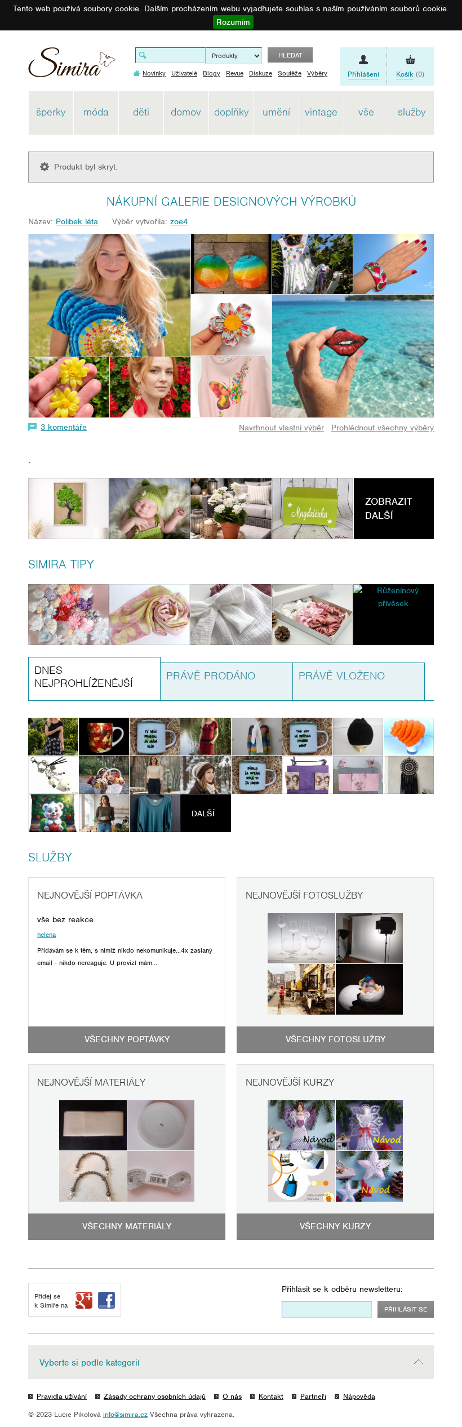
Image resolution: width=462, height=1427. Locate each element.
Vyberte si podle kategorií (89, 1362)
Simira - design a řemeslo (71, 66)
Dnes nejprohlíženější (83, 676)
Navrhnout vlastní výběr (281, 428)
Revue (234, 73)
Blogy (211, 73)
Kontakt (271, 1396)
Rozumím (233, 22)
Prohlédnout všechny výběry (382, 428)
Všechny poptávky (127, 1039)
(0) (410, 74)
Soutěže (289, 73)
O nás (232, 1396)
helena (46, 934)
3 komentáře (64, 427)
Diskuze (260, 73)
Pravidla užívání (62, 1396)
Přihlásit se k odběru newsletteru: (342, 1289)
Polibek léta (77, 221)
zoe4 (179, 221)
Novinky (154, 73)
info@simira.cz (125, 1414)
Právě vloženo (342, 676)
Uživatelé (184, 73)
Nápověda (359, 1396)
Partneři (313, 1396)
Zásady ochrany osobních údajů (155, 1396)
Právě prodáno (210, 676)
